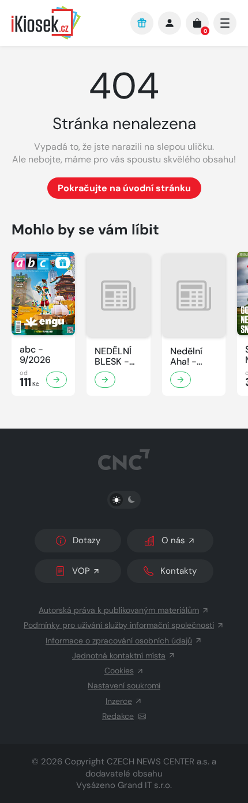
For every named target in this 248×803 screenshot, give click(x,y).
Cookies (119, 670)
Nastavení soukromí (124, 685)
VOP (81, 571)
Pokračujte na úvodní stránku (124, 188)
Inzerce (119, 701)
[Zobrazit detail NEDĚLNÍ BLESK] (105, 380)
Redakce (118, 716)
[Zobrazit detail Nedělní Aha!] (180, 380)
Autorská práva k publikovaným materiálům (119, 610)
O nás (173, 540)
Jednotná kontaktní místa (119, 655)
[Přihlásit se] (169, 23)
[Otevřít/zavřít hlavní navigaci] (224, 23)
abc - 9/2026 (35, 354)
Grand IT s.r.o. (145, 785)
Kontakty (178, 571)
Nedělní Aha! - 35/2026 (189, 356)
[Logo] (65, 22)
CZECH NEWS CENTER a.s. (158, 761)
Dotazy (86, 540)
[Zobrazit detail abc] (56, 380)
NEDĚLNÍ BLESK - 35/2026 (113, 356)
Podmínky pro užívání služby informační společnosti (119, 625)
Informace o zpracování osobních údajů (119, 640)
